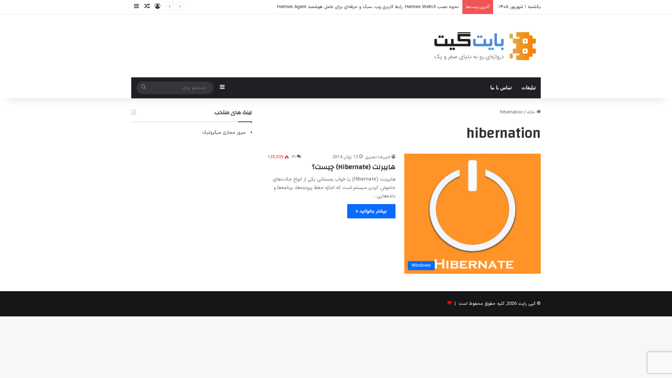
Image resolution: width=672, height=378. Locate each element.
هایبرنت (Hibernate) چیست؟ (354, 166)
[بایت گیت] (485, 45)
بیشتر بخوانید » (371, 211)
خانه (532, 112)
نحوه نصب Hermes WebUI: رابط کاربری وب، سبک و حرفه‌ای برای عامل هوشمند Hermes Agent (368, 7)
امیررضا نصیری (377, 157)
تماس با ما (501, 87)
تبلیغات (529, 87)
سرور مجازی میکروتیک (224, 132)
